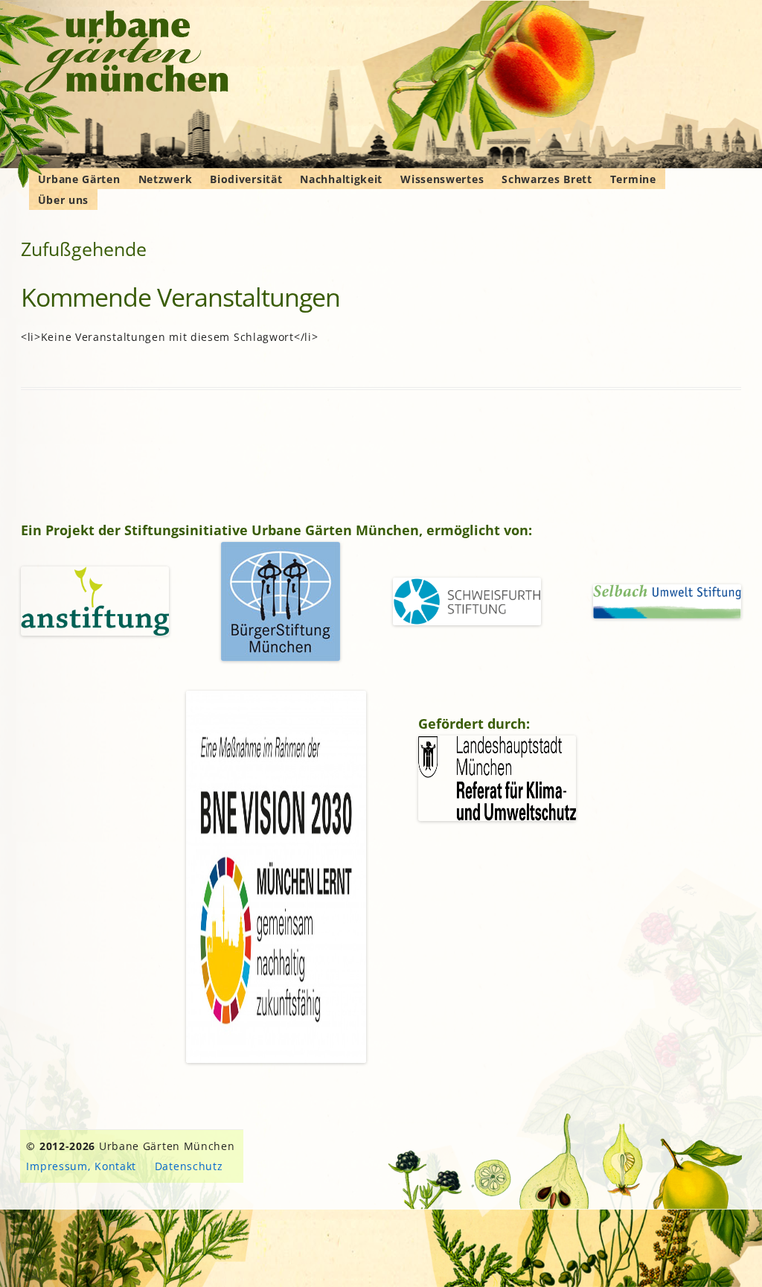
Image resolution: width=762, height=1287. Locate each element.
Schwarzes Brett (547, 179)
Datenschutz (189, 1166)
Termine (633, 179)
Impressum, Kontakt (81, 1166)
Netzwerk (165, 179)
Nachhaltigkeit (341, 179)
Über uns (63, 200)
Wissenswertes (442, 179)
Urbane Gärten (79, 179)
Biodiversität (246, 179)
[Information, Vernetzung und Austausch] (127, 53)
